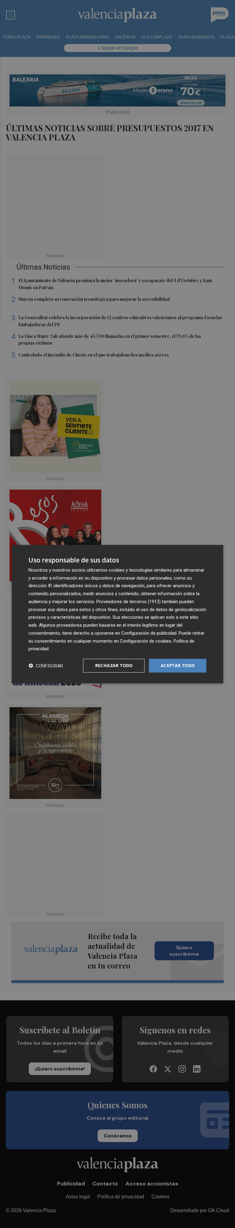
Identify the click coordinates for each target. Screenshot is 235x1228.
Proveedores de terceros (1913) (128, 601)
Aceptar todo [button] (178, 665)
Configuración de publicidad (149, 633)
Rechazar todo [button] (114, 665)
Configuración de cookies (145, 641)
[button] (45, 665)
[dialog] (117, 614)
